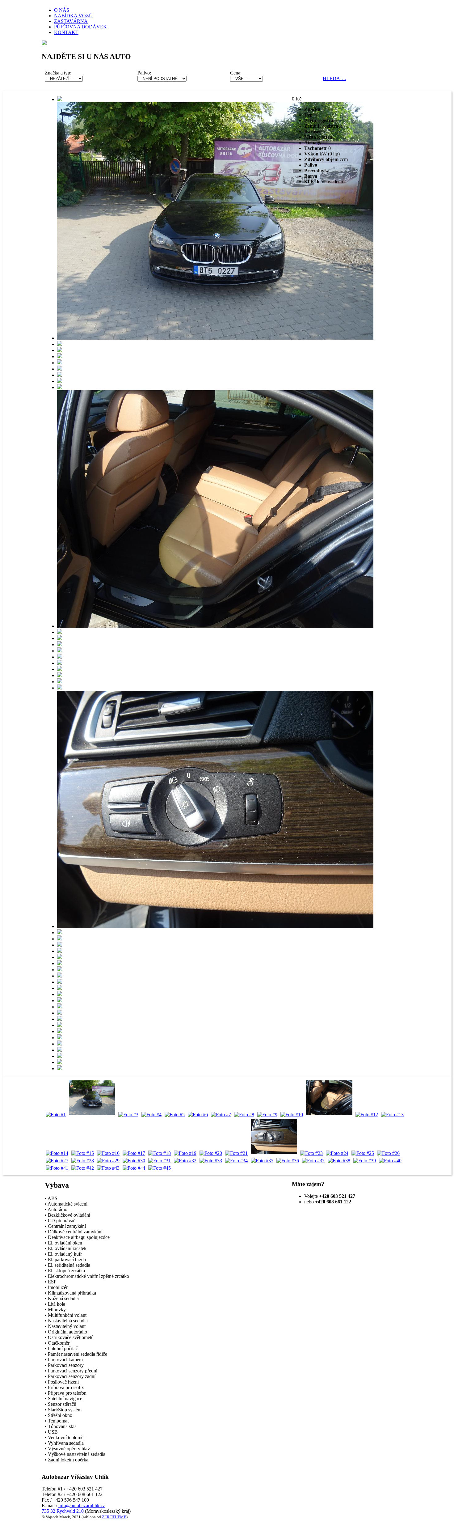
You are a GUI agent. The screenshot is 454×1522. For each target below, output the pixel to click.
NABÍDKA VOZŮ (73, 15)
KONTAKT (66, 32)
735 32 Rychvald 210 (63, 1511)
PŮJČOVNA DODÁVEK (80, 26)
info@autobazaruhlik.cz (81, 1505)
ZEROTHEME (114, 1517)
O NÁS (61, 10)
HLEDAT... (334, 78)
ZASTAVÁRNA (71, 21)
